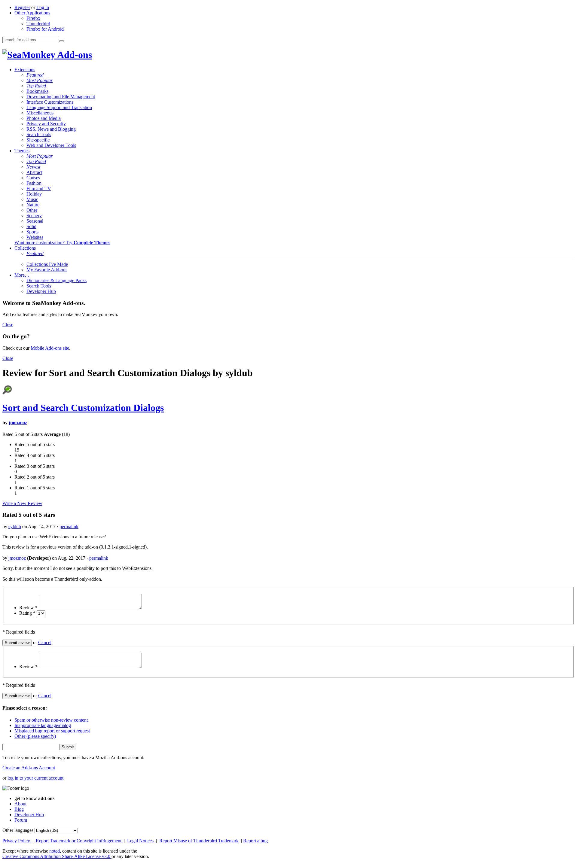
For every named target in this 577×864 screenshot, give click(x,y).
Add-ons (73, 54)
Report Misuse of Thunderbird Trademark (199, 840)
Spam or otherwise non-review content (51, 720)
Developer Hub (41, 291)
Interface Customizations (49, 102)
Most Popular (39, 80)
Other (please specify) (35, 736)
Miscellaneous (39, 112)
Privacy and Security (46, 123)
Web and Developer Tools (51, 145)
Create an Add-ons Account (28, 767)
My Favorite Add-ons (46, 269)
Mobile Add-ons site (50, 348)
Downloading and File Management (60, 96)
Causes (33, 177)
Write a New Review (22, 503)
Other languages (17, 830)
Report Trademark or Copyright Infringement (79, 840)
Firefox (33, 18)
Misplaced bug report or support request (52, 730)
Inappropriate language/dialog (42, 725)
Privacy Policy (16, 840)
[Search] (61, 41)
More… (21, 275)
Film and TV (38, 188)
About (20, 803)
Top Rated (36, 85)
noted (54, 850)
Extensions (24, 69)
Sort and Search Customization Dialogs (83, 407)
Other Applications (32, 12)
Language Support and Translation (59, 107)
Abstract (34, 172)
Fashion (33, 183)
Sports (32, 231)
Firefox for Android (45, 29)
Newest (33, 166)
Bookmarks (37, 91)
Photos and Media (43, 118)
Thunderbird (38, 23)
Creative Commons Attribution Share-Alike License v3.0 (56, 856)
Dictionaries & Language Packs (56, 280)
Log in (42, 7)
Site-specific (38, 139)
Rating (27, 613)
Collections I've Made (47, 264)
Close (7, 324)
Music (32, 199)
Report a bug (255, 840)
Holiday (34, 193)
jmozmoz (18, 422)
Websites (34, 237)
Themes (21, 150)
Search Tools (38, 134)
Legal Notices (141, 840)
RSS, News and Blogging (51, 129)
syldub (14, 526)
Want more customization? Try (62, 242)
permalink (69, 526)
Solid (31, 226)
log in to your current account (35, 777)
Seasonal (34, 221)
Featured (35, 75)
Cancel (44, 642)
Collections (25, 248)
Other (31, 210)
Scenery (34, 215)
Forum (20, 820)
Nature (32, 204)
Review (28, 607)
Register (22, 7)
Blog (19, 809)
